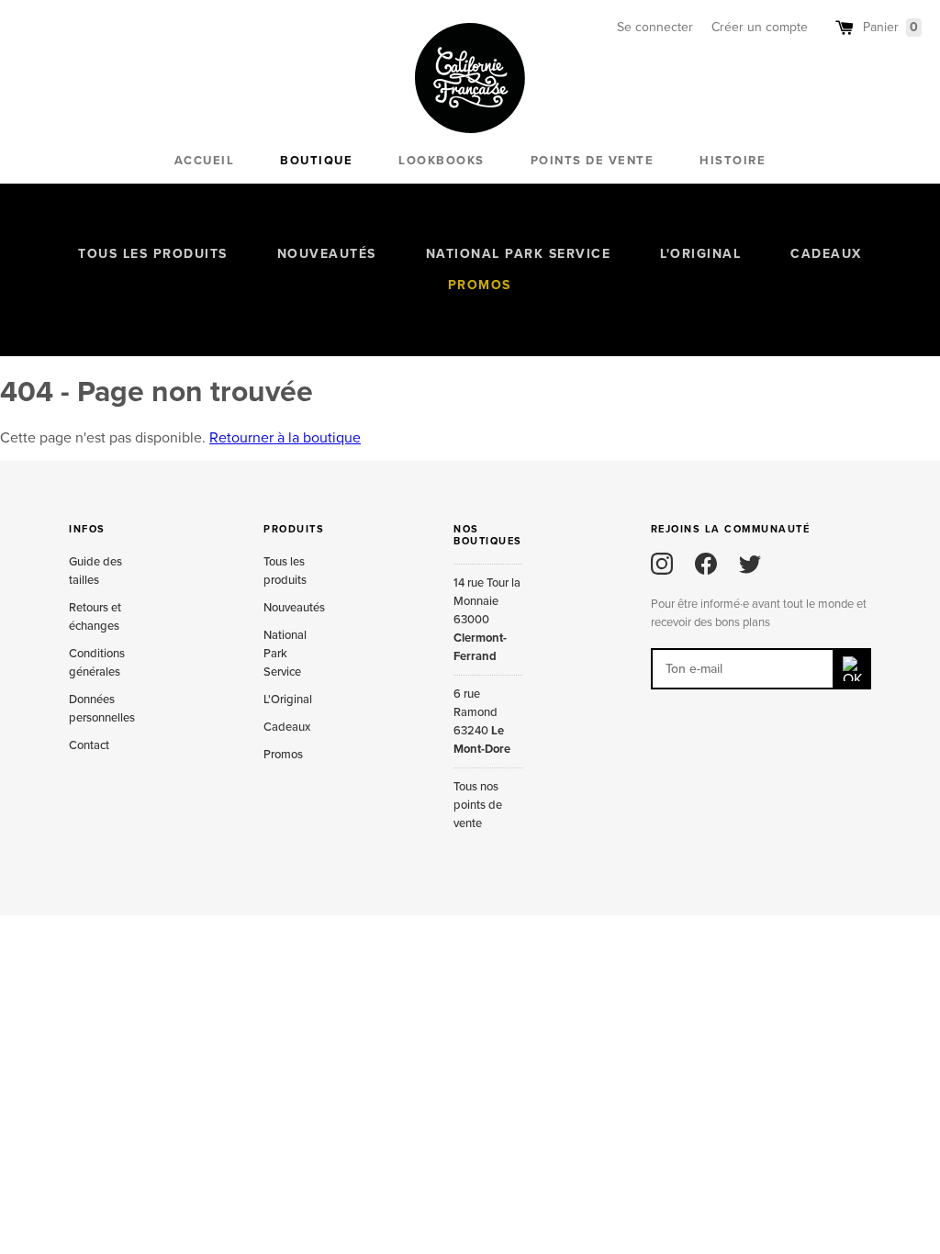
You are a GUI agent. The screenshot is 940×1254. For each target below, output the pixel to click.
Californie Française (470, 78)
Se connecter (655, 27)
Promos (479, 285)
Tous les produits (153, 254)
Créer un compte (759, 27)
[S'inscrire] (852, 668)
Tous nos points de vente (477, 805)
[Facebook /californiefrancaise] (706, 564)
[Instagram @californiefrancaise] (662, 564)
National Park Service (518, 254)
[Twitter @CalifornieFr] (750, 564)
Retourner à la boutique (285, 438)
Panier (890, 27)
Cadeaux (826, 254)
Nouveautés (326, 254)
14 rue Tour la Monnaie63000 (486, 620)
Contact (89, 745)
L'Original (700, 254)
